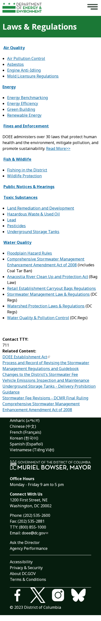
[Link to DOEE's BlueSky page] (81, 595)
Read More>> (58, 148)
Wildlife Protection (24, 176)
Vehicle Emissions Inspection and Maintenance (45, 380)
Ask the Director (25, 542)
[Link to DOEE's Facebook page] (20, 595)
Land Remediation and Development (40, 208)
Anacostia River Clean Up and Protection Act (47, 276)
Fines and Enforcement (26, 126)
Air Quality (14, 47)
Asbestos (15, 64)
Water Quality (17, 242)
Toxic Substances (20, 197)
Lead (11, 220)
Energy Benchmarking (27, 97)
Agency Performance (29, 548)
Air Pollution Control (26, 58)
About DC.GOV (23, 573)
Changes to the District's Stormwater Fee (40, 374)
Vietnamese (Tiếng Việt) (32, 449)
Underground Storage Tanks (33, 231)
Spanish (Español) (26, 444)
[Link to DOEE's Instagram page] (60, 595)
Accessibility (21, 562)
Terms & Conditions (28, 579)
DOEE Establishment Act (24, 357)
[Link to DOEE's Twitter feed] (40, 596)
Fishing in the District (27, 170)
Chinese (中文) (23, 426)
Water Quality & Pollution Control (38, 317)
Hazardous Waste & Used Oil (33, 214)
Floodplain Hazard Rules (29, 253)
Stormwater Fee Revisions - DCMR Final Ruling (45, 398)
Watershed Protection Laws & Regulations (46, 306)
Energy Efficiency (22, 103)
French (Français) (25, 432)
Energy (9, 87)
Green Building (21, 109)
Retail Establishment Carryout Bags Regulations (51, 288)
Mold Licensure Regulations (33, 76)
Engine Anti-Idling (24, 70)
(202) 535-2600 (36, 515)
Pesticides (16, 225)
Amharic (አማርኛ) (24, 420)
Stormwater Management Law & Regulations (48, 294)
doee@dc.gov (33, 533)
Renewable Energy (24, 115)
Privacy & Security (26, 567)
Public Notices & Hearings (28, 186)
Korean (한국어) (24, 438)
